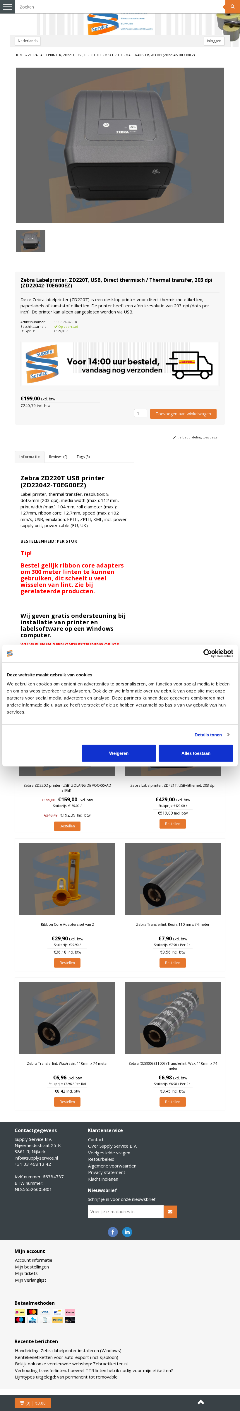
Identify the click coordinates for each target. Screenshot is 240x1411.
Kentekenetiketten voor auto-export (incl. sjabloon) (66, 1357)
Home (19, 55)
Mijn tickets (26, 1273)
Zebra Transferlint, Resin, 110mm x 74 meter (173, 924)
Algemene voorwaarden (112, 1166)
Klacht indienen (103, 1179)
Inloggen (214, 40)
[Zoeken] (232, 6)
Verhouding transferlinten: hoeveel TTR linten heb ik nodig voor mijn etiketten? (94, 1370)
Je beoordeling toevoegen (199, 437)
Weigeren (118, 753)
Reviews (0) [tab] (58, 456)
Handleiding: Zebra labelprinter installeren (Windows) (68, 1350)
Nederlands (27, 40)
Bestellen (67, 826)
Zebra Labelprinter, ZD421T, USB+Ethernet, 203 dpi (172, 785)
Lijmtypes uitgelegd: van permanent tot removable (66, 1377)
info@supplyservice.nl (36, 1158)
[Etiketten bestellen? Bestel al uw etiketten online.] (120, 17)
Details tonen (208, 734)
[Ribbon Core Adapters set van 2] (67, 878)
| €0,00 (35, 1403)
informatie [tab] (29, 456)
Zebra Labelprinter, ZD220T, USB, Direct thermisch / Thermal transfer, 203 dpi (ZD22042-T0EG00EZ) (111, 55)
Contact (96, 1139)
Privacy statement (106, 1172)
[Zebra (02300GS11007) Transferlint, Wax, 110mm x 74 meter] (172, 1017)
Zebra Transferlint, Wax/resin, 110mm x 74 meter (67, 1063)
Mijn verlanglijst (30, 1280)
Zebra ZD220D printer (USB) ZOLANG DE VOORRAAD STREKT (67, 788)
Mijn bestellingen (32, 1267)
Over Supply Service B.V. (112, 1146)
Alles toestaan (195, 753)
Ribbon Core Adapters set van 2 (67, 924)
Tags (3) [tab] (83, 456)
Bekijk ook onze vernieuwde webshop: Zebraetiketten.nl (71, 1364)
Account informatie (33, 1260)
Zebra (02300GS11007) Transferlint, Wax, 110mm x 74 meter (172, 1066)
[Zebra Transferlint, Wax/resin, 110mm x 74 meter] (67, 1017)
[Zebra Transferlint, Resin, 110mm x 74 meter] (172, 878)
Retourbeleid (101, 1159)
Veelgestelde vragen (109, 1152)
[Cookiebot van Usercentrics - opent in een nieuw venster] (207, 653)
